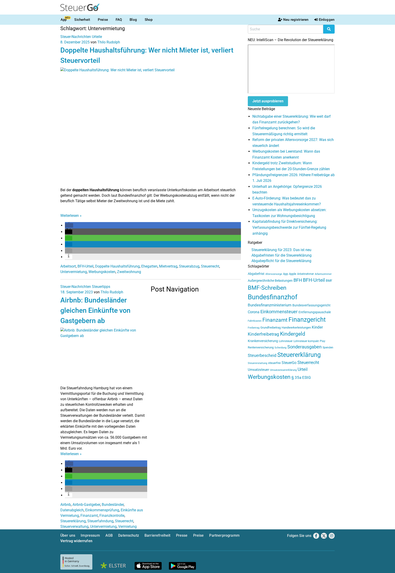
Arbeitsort (68, 266)
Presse (182, 535)
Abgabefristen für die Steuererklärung (281, 255)
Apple (292, 274)
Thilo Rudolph (108, 42)
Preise (103, 20)
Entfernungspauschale (315, 312)
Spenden (328, 347)
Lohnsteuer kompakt (306, 341)
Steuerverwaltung (74, 526)
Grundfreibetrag (270, 327)
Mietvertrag (168, 266)
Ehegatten (149, 266)
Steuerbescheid (262, 355)
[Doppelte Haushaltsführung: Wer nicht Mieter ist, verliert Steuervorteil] (150, 127)
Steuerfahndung (100, 521)
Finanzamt (89, 515)
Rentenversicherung (261, 347)
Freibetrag (253, 327)
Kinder (317, 327)
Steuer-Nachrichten (75, 36)
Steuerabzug (189, 266)
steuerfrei (274, 363)
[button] (69, 225)
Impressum (90, 535)
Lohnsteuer (286, 341)
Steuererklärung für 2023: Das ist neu (281, 250)
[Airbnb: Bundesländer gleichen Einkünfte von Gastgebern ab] (103, 356)
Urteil (303, 369)
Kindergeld (292, 334)
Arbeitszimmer (323, 274)
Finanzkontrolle (111, 515)
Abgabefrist (256, 274)
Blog (133, 20)
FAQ (119, 20)
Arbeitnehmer (305, 274)
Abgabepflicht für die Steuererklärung (281, 261)
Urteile (97, 36)
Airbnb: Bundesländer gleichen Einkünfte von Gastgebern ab (95, 310)
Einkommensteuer (279, 311)
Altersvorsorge (273, 274)
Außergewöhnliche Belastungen (270, 281)
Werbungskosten (101, 272)
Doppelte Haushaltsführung (117, 266)
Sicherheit (82, 20)
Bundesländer (113, 504)
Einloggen (326, 20)
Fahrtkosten (255, 320)
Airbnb (65, 504)
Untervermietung (73, 272)
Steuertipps (101, 286)
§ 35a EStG (301, 377)
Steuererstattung (257, 363)
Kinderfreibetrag (263, 334)
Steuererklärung (73, 521)
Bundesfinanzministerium (269, 305)
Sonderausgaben (304, 347)
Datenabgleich (72, 510)
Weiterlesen (71, 215)
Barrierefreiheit (157, 535)
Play (322, 341)
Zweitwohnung (129, 272)
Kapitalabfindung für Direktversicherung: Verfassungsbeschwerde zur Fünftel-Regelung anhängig (289, 227)
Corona (253, 312)
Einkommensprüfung (102, 510)
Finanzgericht (307, 319)
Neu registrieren (295, 20)
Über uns (67, 535)
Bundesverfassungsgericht (311, 305)
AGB (109, 535)
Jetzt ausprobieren (267, 101)
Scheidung (280, 347)
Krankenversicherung (263, 341)
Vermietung (127, 526)
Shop (149, 20)
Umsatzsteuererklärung (283, 370)
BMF (329, 280)
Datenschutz (128, 535)
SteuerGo (289, 363)
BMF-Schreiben (267, 287)
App (64, 20)
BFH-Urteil (85, 266)
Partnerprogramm (224, 535)
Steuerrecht (210, 266)
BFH (298, 280)
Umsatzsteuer (258, 370)
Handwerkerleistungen (296, 327)
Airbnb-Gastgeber (86, 504)
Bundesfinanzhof (272, 297)
